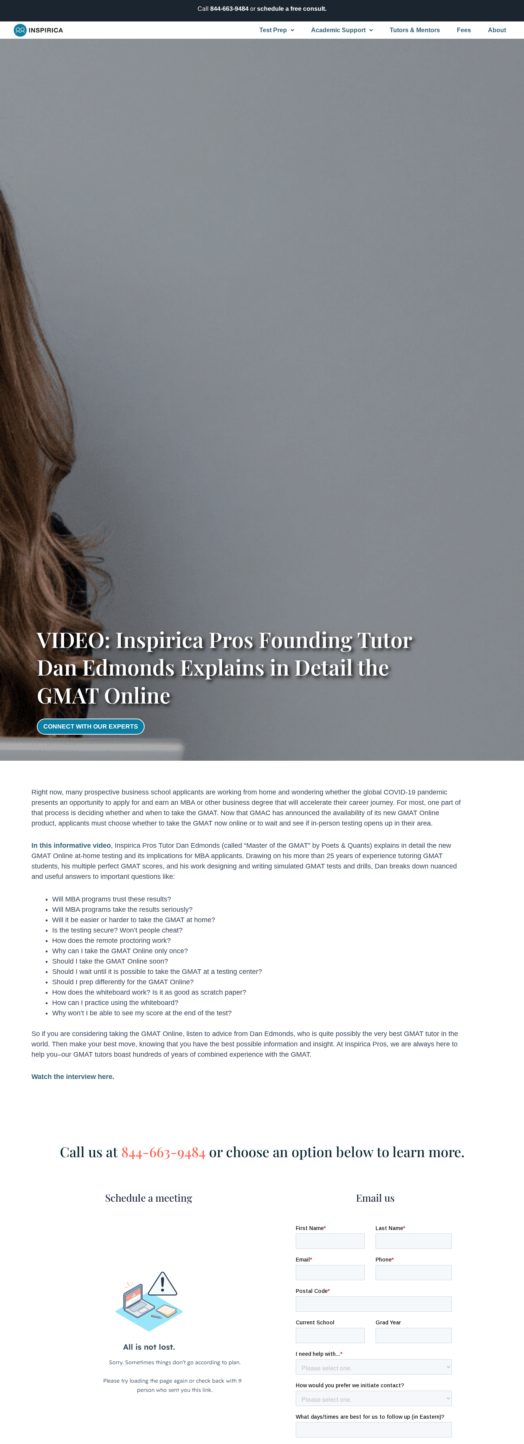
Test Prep (273, 30)
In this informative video (71, 845)
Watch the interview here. (72, 1077)
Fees (464, 30)
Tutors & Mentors (415, 30)
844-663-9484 (229, 8)
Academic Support (338, 30)
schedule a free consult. (291, 8)
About (497, 30)
